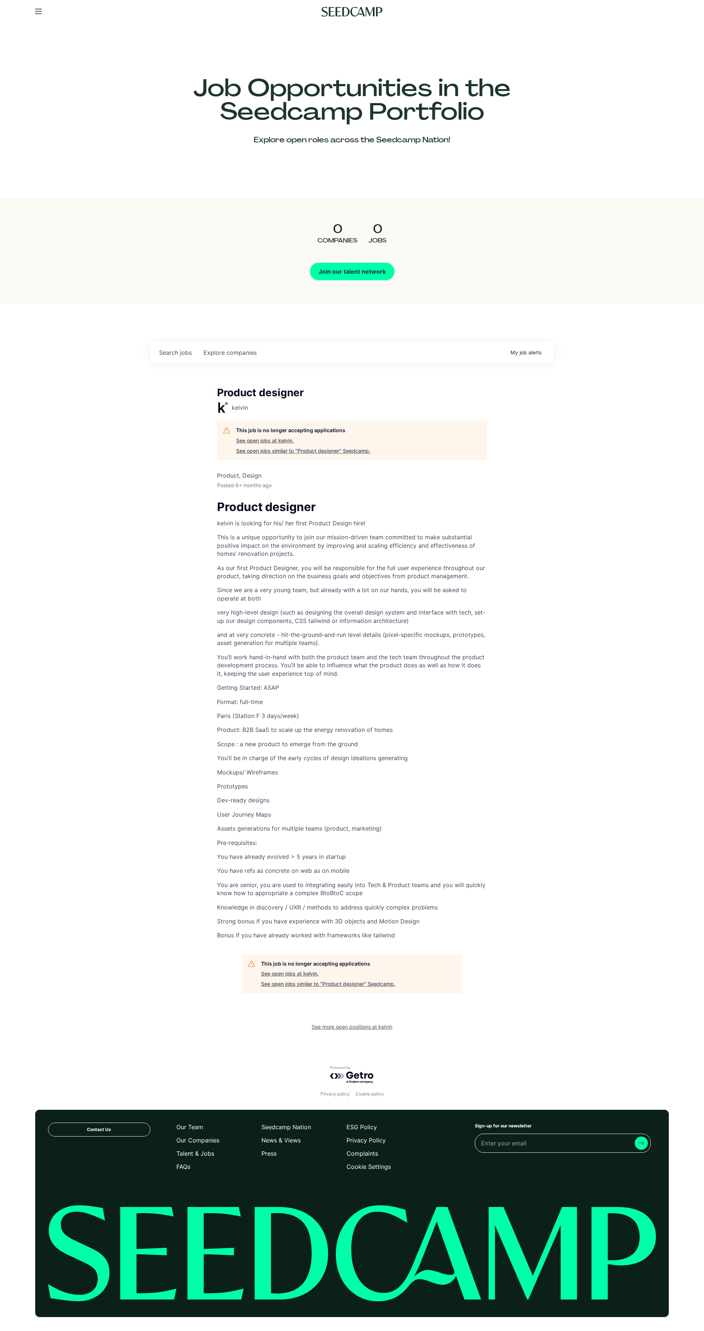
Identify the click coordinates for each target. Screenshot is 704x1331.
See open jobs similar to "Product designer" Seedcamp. (303, 451)
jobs (175, 352)
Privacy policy (335, 1094)
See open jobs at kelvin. (265, 440)
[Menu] (38, 11)
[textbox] (352, 721)
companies (230, 352)
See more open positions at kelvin (352, 1027)
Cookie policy (370, 1094)
